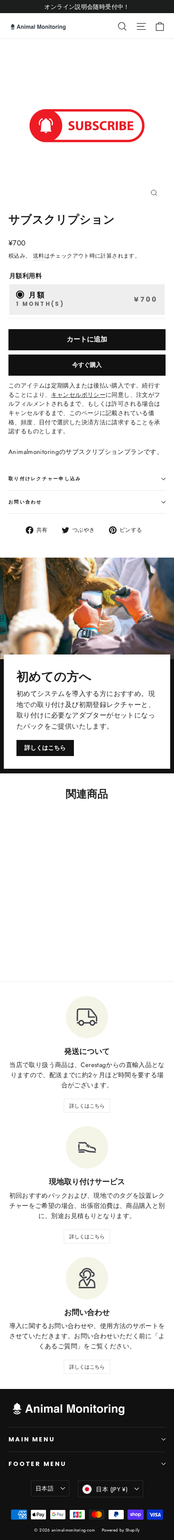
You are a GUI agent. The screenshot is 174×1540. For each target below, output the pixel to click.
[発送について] (87, 1017)
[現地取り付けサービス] (87, 1147)
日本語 (44, 1488)
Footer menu (37, 1464)
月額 (87, 299)
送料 (38, 256)
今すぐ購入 (87, 364)
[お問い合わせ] (87, 1278)
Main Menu (31, 1439)
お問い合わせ (25, 501)
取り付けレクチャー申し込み (44, 478)
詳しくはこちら (45, 747)
